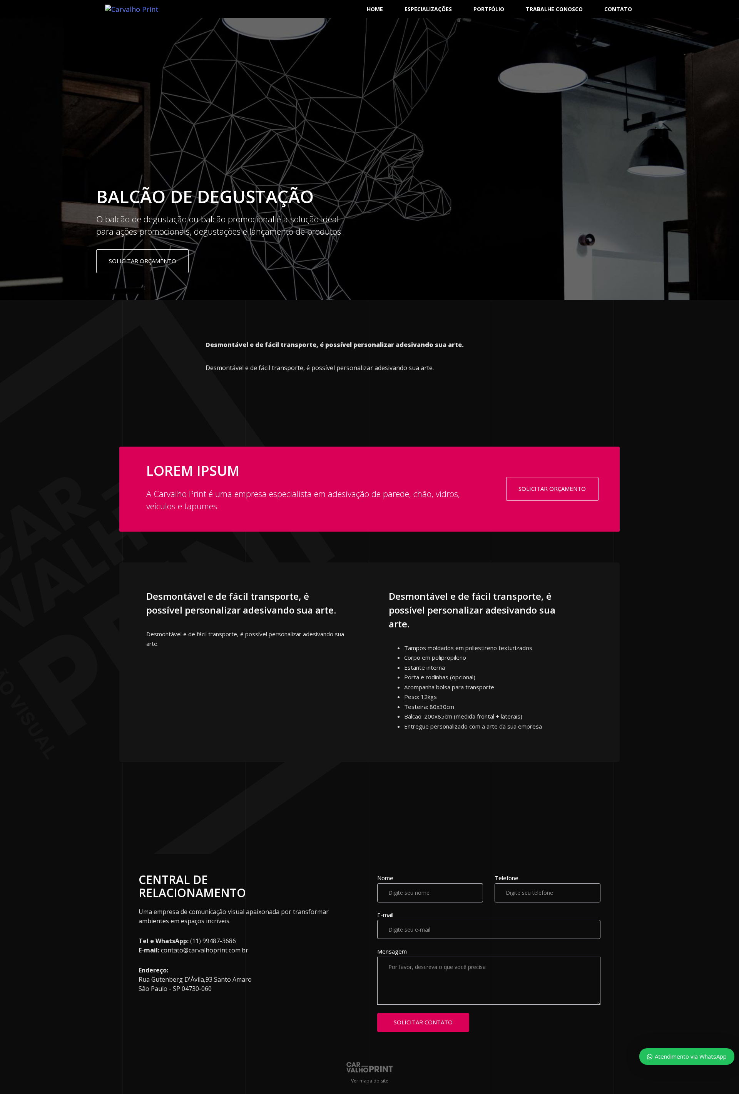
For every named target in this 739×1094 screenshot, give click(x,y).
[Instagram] (15, 552)
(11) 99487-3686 (213, 941)
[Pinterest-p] (15, 565)
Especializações (428, 9)
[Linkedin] (15, 579)
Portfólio (488, 9)
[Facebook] (15, 538)
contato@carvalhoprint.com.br (204, 950)
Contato (618, 9)
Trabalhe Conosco (554, 9)
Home (375, 9)
